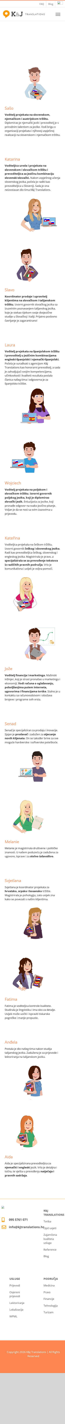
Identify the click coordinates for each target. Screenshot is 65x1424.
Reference (50, 1249)
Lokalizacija (16, 1309)
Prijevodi (14, 1285)
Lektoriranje (16, 1303)
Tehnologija (51, 1305)
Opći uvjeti (50, 1228)
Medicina (49, 1285)
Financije (49, 1299)
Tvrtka (47, 1221)
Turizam (48, 1312)
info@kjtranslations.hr (26, 1227)
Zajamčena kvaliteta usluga (50, 1239)
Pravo (47, 1292)
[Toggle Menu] (58, 14)
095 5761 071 (18, 1219)
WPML (13, 1316)
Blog (46, 1256)
